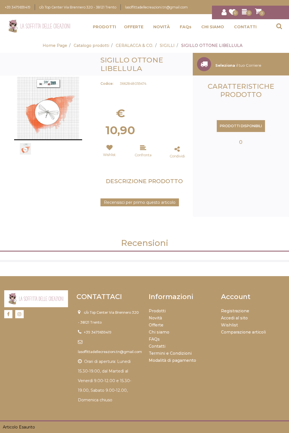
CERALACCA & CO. (134, 45)
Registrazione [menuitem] (235, 310)
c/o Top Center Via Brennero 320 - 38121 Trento (77, 7)
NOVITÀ (161, 26)
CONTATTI (245, 26)
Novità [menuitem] (155, 318)
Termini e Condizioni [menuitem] (170, 353)
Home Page (55, 45)
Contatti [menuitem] (157, 346)
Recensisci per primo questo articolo (140, 202)
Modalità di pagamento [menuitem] (172, 360)
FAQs (185, 26)
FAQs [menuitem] (154, 339)
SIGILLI (167, 45)
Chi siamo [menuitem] (159, 332)
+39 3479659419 (17, 7)
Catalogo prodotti (91, 45)
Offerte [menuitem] (156, 325)
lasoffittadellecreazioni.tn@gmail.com (156, 7)
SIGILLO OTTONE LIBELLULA (211, 45)
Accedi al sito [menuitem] (234, 318)
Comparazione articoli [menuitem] (243, 332)
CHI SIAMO (212, 26)
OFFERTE (133, 26)
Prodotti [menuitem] (157, 310)
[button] (48, 107)
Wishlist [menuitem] (229, 325)
